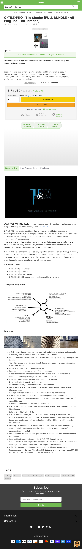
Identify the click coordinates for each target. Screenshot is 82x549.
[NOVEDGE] (41, 2)
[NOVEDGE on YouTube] (39, 527)
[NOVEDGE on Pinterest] (46, 527)
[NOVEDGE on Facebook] (35, 527)
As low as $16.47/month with (17, 96)
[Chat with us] (77, 544)
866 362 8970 (51, 109)
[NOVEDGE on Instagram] (50, 527)
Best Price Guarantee (59, 115)
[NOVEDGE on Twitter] (31, 527)
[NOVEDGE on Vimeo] (42, 527)
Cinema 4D (43, 227)
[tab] (11, 168)
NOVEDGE (43, 536)
